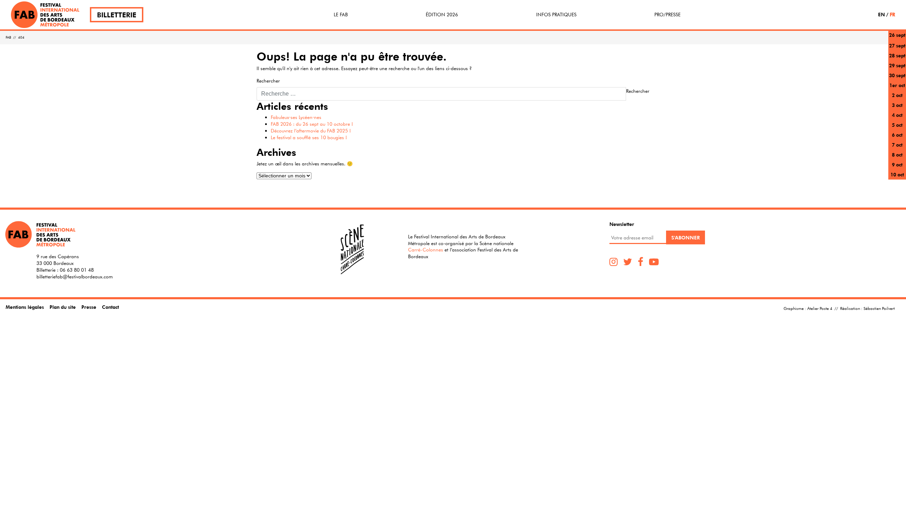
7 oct (897, 144)
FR (892, 14)
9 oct (897, 164)
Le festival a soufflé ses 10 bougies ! (309, 137)
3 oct (897, 105)
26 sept (897, 35)
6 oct (897, 134)
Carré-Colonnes (425, 249)
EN (881, 14)
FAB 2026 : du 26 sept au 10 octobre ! (312, 124)
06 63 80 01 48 (77, 270)
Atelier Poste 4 (819, 308)
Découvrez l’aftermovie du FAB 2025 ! (311, 131)
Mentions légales (25, 307)
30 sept (897, 75)
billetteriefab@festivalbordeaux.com (74, 276)
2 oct (897, 95)
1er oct (897, 85)
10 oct (897, 174)
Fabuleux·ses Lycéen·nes (296, 117)
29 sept (897, 65)
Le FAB (341, 14)
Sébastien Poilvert (879, 308)
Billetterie (116, 14)
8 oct (897, 154)
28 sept (897, 55)
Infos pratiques (556, 14)
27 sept (897, 45)
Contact (110, 307)
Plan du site (63, 307)
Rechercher (268, 81)
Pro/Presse (667, 14)
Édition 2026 (442, 14)
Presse (88, 307)
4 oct (897, 115)
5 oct (897, 124)
